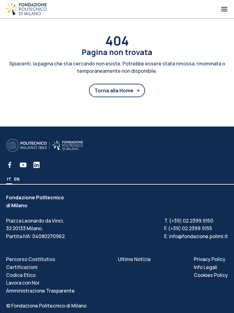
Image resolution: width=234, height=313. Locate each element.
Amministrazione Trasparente (40, 290)
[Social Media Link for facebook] (9, 165)
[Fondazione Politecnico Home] (26, 9)
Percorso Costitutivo (30, 259)
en (17, 179)
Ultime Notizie (134, 259)
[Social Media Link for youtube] (23, 165)
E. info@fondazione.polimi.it (196, 236)
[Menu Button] (224, 9)
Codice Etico (21, 275)
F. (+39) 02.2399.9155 (188, 228)
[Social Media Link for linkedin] (36, 165)
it (9, 179)
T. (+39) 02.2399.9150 (188, 220)
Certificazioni (21, 267)
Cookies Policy (211, 275)
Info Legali (205, 267)
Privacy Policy (209, 259)
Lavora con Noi (22, 282)
